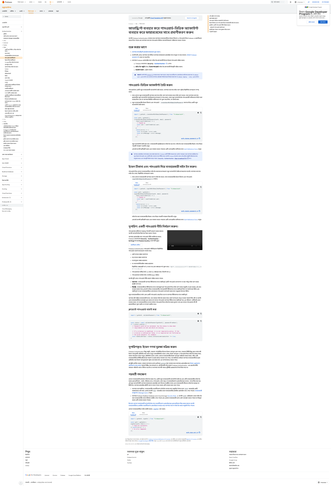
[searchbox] (11, 16)
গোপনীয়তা (33, 482)
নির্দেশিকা (27, 454)
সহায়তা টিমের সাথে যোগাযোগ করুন (237, 454)
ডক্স (50, 2)
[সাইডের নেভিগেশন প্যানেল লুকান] (20, 483)
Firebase (131, 24)
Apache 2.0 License (191, 439)
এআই (20, 11)
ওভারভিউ (4, 11)
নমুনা (57, 11)
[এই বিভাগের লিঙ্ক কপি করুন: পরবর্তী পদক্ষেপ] (148, 375)
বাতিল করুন (312, 22)
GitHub (27, 465)
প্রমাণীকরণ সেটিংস (135, 245)
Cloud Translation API (156, 18)
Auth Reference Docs (191, 149)
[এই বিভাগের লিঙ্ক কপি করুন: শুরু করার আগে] (148, 47)
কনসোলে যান (315, 2)
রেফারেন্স (50, 11)
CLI (150, 75)
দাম (45, 2)
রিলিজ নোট (232, 463)
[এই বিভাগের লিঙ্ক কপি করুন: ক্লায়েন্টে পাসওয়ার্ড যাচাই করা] (158, 310)
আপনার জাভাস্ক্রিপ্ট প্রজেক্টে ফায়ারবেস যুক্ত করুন (146, 52)
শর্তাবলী (27, 482)
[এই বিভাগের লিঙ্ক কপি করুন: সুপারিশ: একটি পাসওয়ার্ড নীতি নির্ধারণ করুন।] (180, 227)
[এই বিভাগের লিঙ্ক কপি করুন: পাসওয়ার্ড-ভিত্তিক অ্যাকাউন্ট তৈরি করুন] (174, 85)
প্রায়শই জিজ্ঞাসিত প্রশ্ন (234, 465)
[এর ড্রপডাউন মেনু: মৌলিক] (16, 11)
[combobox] (279, 2)
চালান (30, 2)
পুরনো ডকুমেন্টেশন (233, 468)
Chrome (55, 475)
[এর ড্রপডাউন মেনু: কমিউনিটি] (64, 2)
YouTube (129, 463)
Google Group (233, 460)
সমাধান (40, 2)
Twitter (129, 460)
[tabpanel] (167, 126)
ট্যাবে (181, 158)
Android (47, 475)
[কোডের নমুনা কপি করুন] (201, 112)
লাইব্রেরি (27, 463)
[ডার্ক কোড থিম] (198, 112)
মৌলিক (12, 11)
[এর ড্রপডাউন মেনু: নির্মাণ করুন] (26, 2)
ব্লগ (309, 2)
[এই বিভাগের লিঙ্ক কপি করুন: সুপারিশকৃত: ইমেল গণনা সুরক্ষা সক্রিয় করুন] (178, 347)
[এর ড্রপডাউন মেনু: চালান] (34, 2)
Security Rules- (172, 396)
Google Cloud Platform (75, 475)
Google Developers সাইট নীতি (145, 441)
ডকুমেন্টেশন (6, 7)
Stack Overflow (233, 457)
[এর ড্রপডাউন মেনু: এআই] (24, 11)
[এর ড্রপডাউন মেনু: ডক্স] (53, 2)
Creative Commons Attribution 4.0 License (159, 439)
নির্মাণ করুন (21, 2)
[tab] (136, 109)
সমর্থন (69, 2)
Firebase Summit (131, 457)
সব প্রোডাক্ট (87, 475)
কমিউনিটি (59, 2)
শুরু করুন (322, 22)
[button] (10, 27)
